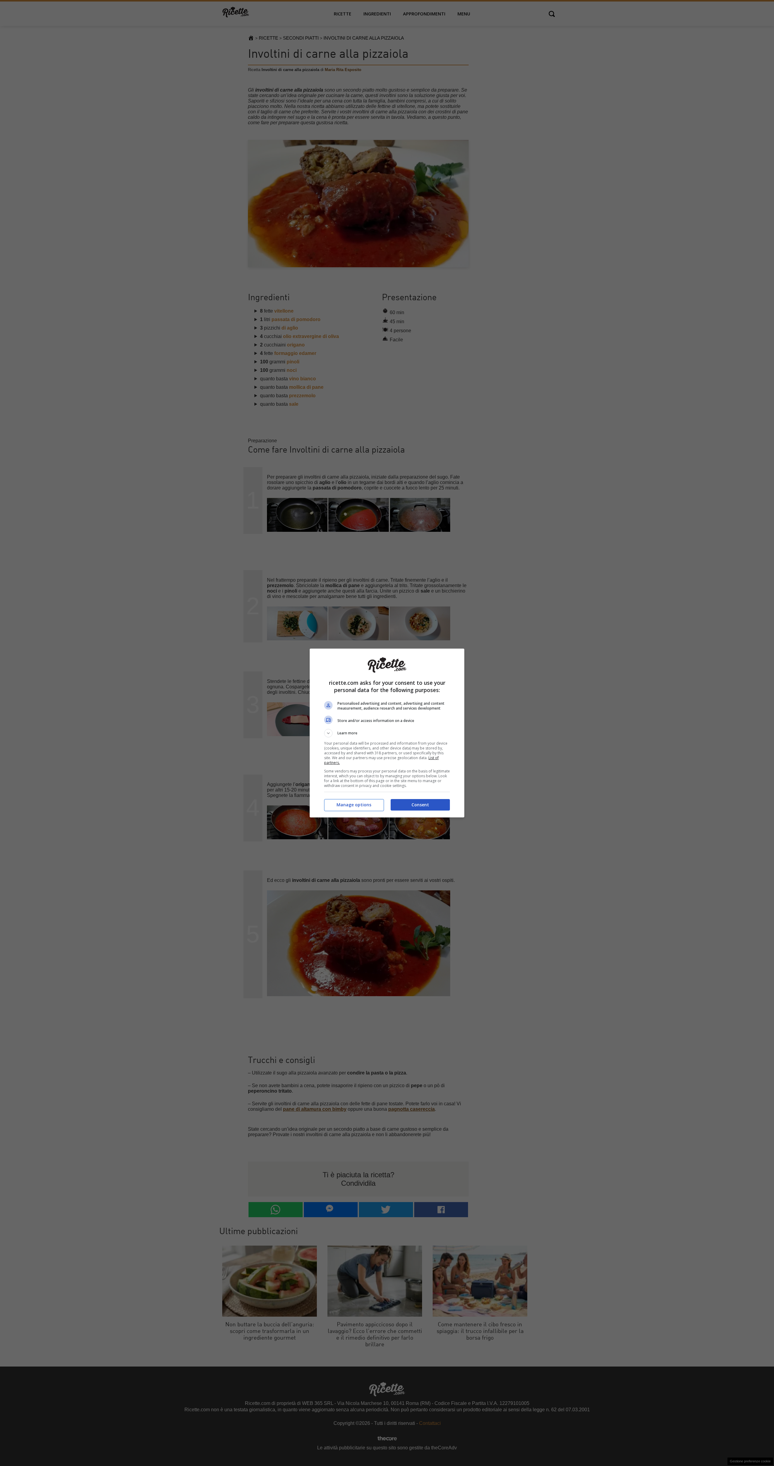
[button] (387, 733)
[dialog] (387, 733)
